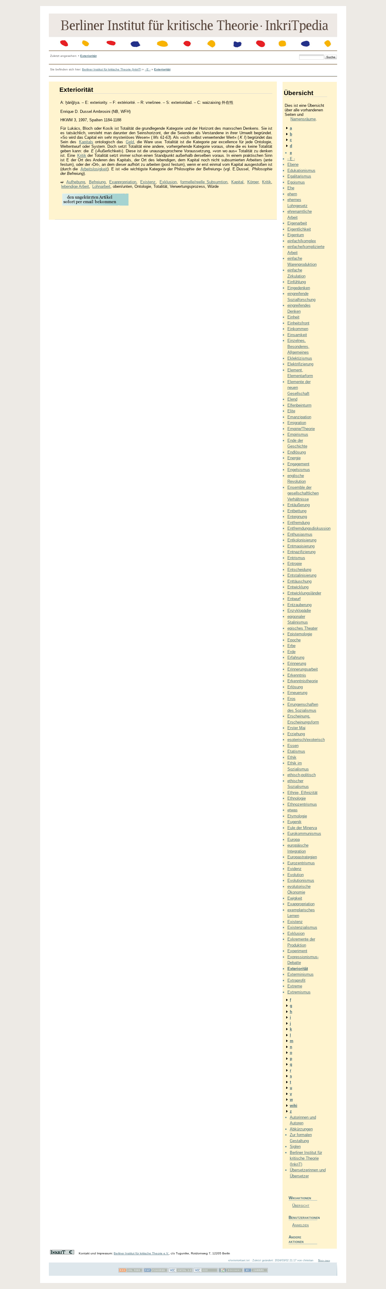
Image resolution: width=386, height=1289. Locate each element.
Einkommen (297, 329)
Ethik (291, 757)
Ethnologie (296, 798)
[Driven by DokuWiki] (231, 1271)
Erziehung (296, 734)
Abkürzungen (301, 1129)
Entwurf (294, 598)
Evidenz (294, 868)
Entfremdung (298, 522)
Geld (130, 142)
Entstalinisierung (301, 575)
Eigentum (295, 235)
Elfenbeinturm (299, 405)
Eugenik (294, 822)
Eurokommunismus (304, 833)
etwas (292, 810)
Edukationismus (301, 170)
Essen (293, 745)
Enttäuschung (299, 581)
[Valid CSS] (206, 1271)
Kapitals (86, 142)
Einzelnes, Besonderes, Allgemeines (298, 346)
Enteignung (297, 516)
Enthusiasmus (299, 534)
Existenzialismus (302, 927)
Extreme (294, 986)
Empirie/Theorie (301, 428)
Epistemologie (299, 634)
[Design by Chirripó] (256, 1271)
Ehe (290, 188)
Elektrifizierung (300, 364)
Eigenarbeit (297, 223)
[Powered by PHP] (156, 1271)
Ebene (293, 164)
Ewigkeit (294, 898)
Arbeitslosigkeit (94, 169)
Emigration (296, 422)
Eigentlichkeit (299, 229)
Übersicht (300, 1205)
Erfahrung (295, 657)
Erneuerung (297, 692)
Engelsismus (298, 469)
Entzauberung (299, 605)
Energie (294, 458)
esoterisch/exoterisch (306, 739)
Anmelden (300, 1225)
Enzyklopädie (299, 610)
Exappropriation (122, 182)
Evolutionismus (300, 880)
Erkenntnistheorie (302, 681)
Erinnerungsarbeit (302, 669)
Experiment (297, 951)
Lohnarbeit (101, 186)
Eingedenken (298, 288)
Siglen (295, 1146)
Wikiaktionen (300, 1198)
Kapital (237, 182)
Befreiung (97, 182)
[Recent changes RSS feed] (131, 1271)
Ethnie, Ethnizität (302, 792)
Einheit (293, 317)
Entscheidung (299, 569)
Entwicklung (297, 587)
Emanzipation (299, 417)
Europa (293, 839)
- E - (147, 69)
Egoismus (296, 182)
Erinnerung (296, 663)
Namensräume (303, 119)
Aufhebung (75, 182)
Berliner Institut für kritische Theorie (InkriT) (111, 69)
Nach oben (324, 1260)
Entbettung (296, 511)
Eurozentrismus (301, 863)
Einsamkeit (297, 335)
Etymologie (297, 816)
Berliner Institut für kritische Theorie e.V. (141, 1253)
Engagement (298, 464)
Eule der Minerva (302, 828)
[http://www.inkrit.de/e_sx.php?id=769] (95, 205)
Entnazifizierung (301, 552)
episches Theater (302, 628)
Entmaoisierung (301, 546)
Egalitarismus (299, 176)
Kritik (81, 155)
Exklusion (168, 182)
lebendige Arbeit (75, 186)
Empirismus (297, 434)
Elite (291, 411)
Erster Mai (296, 728)
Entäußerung (298, 505)
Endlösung (296, 452)
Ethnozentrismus (302, 804)
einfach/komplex (301, 241)
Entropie (294, 563)
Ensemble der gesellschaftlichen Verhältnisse (303, 493)
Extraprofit (296, 980)
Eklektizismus (299, 358)
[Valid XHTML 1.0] (181, 1271)
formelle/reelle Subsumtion (203, 182)
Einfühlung (296, 282)
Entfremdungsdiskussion (309, 528)
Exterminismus (300, 974)
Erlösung (295, 687)
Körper (252, 182)
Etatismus (296, 751)
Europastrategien (302, 857)
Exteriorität (88, 55)
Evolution (295, 874)
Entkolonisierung (301, 540)
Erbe (291, 645)
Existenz (148, 182)
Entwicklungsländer (304, 593)
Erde (291, 651)
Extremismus (299, 992)
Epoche (294, 640)
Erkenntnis (296, 675)
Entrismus (296, 558)
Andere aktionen (296, 1239)
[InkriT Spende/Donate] (62, 1253)
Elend (292, 399)
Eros (291, 698)
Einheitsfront (298, 323)
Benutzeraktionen (303, 1217)
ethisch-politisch (301, 775)
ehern (292, 194)
